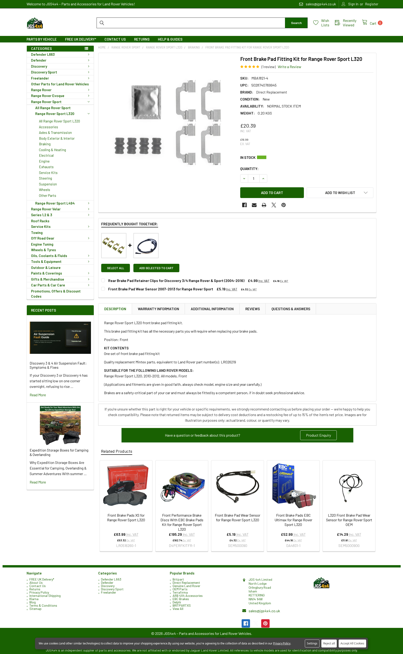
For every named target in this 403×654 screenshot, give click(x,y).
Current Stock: (306, 157)
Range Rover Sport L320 (54, 113)
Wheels (44, 190)
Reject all (329, 643)
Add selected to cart (156, 268)
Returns (141, 39)
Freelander (40, 78)
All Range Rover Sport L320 (59, 121)
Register (371, 4)
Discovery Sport (44, 72)
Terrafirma (180, 592)
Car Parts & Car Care (48, 285)
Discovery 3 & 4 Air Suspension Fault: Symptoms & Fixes (58, 365)
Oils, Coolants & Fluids (49, 256)
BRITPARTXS (182, 605)
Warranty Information (158, 309)
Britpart (178, 579)
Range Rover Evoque (47, 96)
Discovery (39, 66)
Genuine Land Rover (186, 586)
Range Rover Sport (46, 102)
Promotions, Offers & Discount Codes (56, 294)
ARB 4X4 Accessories (188, 596)
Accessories (48, 127)
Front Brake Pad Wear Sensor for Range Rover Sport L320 (237, 517)
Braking (45, 144)
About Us (36, 582)
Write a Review (289, 66)
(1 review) (268, 66)
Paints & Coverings (46, 273)
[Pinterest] (283, 205)
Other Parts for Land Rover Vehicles (60, 84)
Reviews (252, 309)
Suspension (48, 184)
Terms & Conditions (43, 605)
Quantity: (249, 168)
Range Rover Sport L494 (55, 203)
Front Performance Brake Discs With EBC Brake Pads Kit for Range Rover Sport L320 (181, 522)
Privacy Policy (39, 592)
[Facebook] (244, 205)
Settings (312, 643)
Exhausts (46, 167)
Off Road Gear (42, 238)
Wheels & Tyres (43, 250)
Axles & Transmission (55, 132)
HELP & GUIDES (170, 39)
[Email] (254, 205)
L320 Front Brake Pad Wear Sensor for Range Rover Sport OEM (349, 520)
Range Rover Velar (46, 209)
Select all (115, 268)
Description (115, 309)
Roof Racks (40, 221)
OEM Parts (180, 589)
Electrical (46, 155)
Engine (44, 161)
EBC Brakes (181, 599)
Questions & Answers (290, 309)
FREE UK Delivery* (80, 39)
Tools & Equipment (46, 261)
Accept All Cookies (352, 643)
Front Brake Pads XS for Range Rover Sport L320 (126, 517)
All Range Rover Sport (53, 108)
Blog (32, 602)
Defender (38, 60)
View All (178, 609)
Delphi (177, 602)
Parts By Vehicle (42, 39)
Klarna (33, 599)
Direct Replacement (186, 582)
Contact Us (115, 39)
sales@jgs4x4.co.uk (264, 611)
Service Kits (48, 172)
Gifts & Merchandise (47, 279)
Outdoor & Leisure (46, 267)
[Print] (264, 205)
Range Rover (41, 90)
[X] (274, 205)
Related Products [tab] (116, 451)
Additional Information (212, 309)
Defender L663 (43, 54)
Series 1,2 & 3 (41, 215)
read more (38, 395)
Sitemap (35, 609)
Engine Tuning (42, 244)
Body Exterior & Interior (57, 138)
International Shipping (45, 596)
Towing (37, 232)
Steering (45, 178)
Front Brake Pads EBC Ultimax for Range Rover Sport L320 (293, 520)
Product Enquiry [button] (318, 435)
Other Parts (47, 195)
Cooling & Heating (52, 150)
